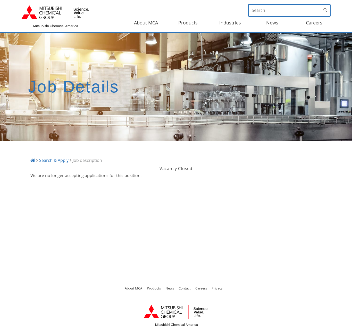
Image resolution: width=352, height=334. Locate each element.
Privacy (217, 288)
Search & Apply (54, 160)
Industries (230, 23)
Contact (185, 288)
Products (188, 23)
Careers (314, 23)
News (272, 23)
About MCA (146, 23)
